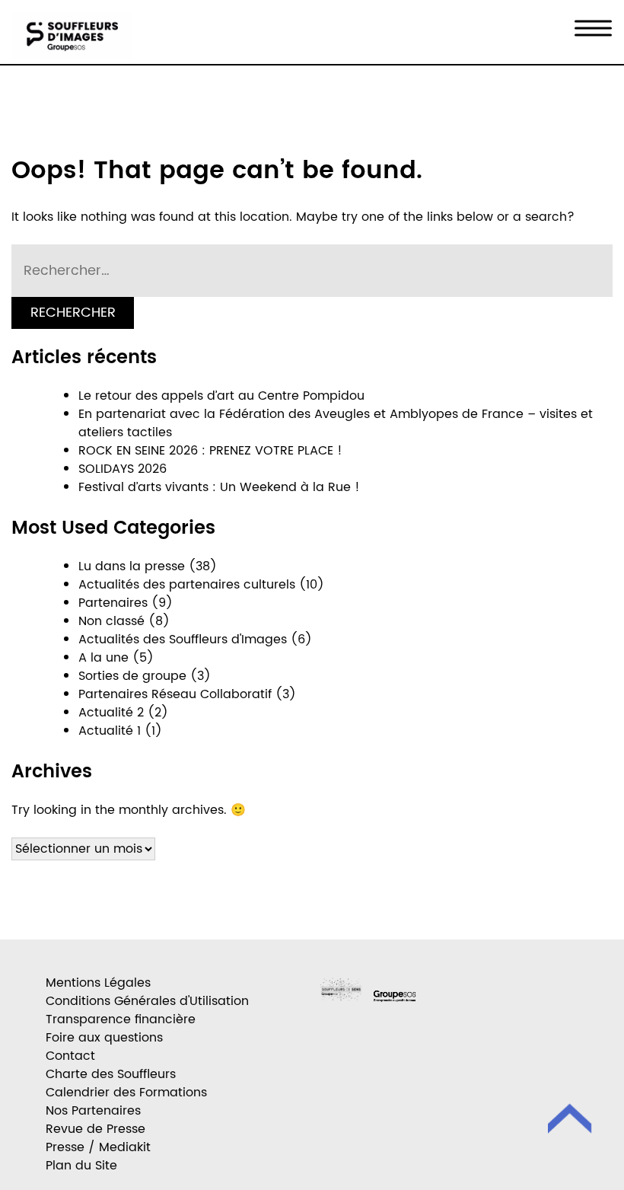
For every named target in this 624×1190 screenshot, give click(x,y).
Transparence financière (121, 1019)
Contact (70, 1056)
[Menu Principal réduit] (593, 28)
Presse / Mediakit (98, 1147)
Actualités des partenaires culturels (186, 585)
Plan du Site (81, 1166)
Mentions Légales (98, 983)
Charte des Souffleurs (111, 1074)
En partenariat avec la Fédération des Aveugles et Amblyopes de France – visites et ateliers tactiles (335, 423)
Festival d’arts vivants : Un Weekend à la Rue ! (223, 487)
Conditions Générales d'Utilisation (147, 1001)
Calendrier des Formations (126, 1092)
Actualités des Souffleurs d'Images (182, 639)
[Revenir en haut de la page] (571, 1121)
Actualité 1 (109, 731)
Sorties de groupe (132, 676)
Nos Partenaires (93, 1111)
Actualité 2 (111, 713)
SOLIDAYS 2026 (122, 469)
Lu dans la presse (131, 566)
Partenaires (113, 603)
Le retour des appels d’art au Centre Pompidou (221, 396)
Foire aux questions (104, 1038)
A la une (103, 658)
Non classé (111, 621)
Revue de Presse (95, 1129)
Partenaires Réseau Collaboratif (175, 694)
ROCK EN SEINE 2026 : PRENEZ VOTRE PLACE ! (210, 451)
